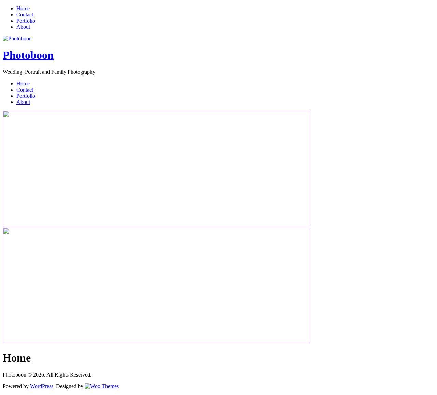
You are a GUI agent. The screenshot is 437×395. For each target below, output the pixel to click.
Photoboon (28, 55)
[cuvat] (156, 341)
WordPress (41, 386)
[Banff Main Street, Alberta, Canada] (156, 224)
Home (23, 8)
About (23, 27)
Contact (24, 14)
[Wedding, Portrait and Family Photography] (17, 38)
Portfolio (25, 21)
